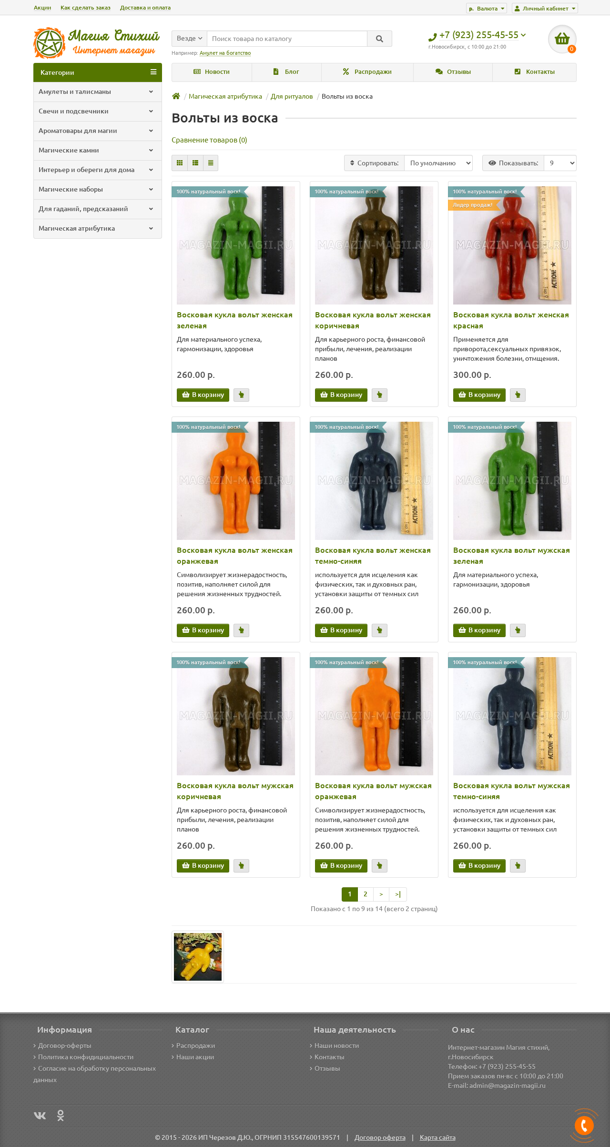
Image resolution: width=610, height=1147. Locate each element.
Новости (216, 71)
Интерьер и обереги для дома (86, 169)
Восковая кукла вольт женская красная (511, 320)
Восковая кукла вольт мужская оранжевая (373, 791)
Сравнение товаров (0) (209, 140)
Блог (291, 71)
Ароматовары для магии (78, 130)
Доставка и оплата (145, 7)
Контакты (540, 71)
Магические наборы (71, 189)
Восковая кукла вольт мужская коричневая (235, 791)
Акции (42, 7)
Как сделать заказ (86, 7)
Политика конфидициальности (85, 1057)
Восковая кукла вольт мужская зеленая (511, 555)
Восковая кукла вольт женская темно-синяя (373, 555)
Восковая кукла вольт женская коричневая (373, 320)
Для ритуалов (292, 96)
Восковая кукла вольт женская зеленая (235, 320)
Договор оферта (380, 1137)
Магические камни (69, 150)
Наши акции (195, 1057)
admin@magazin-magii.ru (507, 1085)
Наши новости (337, 1045)
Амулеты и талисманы (75, 91)
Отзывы (458, 71)
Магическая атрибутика (77, 228)
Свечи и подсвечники (74, 111)
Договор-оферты (65, 1045)
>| (398, 894)
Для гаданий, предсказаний (83, 209)
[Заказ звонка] (584, 1125)
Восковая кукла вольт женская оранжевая (235, 555)
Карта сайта (438, 1137)
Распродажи (372, 71)
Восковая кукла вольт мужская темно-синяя (511, 791)
